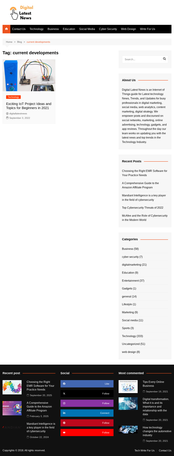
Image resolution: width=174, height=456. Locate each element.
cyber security (130, 256)
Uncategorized (131, 344)
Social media (130, 320)
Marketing (128, 312)
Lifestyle (127, 304)
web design (129, 352)
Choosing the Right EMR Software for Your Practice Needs (144, 173)
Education (69, 29)
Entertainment (130, 280)
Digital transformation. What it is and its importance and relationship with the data (156, 407)
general (126, 296)
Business (53, 29)
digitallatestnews (18, 113)
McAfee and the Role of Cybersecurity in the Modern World (145, 218)
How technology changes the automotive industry (157, 431)
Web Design (128, 29)
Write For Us (147, 29)
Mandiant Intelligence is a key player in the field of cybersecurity (144, 197)
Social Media (87, 29)
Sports (126, 328)
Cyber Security (108, 29)
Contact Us (18, 29)
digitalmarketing (131, 264)
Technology (37, 29)
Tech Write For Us (145, 450)
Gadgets (127, 288)
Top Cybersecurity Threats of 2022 (142, 207)
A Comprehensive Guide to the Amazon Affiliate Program (140, 185)
